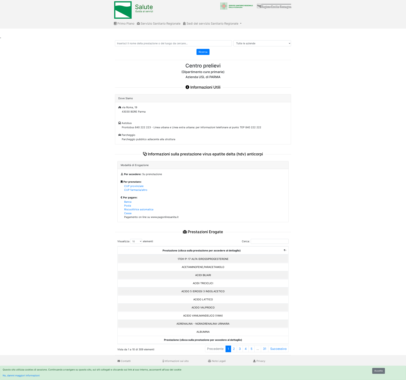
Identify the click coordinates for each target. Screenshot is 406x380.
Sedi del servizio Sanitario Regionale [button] (212, 23)
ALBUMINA (203, 331)
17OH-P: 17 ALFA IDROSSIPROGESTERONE (203, 258)
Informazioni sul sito (176, 361)
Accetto (378, 370)
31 (264, 349)
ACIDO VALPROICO (203, 307)
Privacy (260, 361)
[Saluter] (236, 5)
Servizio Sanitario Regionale (160, 23)
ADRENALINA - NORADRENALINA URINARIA (203, 323)
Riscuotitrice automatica (138, 209)
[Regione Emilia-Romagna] (274, 5)
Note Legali (218, 361)
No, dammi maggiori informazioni (21, 375)
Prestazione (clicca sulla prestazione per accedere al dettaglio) (202, 250)
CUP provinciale (134, 186)
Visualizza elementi (135, 241)
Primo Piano (125, 23)
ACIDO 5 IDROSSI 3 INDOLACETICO (203, 291)
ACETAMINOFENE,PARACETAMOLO (203, 267)
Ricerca (203, 51)
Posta (127, 205)
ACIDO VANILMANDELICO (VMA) (203, 315)
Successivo (278, 349)
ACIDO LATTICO (203, 299)
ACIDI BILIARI (203, 275)
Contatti (125, 361)
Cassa (127, 213)
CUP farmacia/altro (135, 189)
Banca (127, 201)
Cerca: (246, 241)
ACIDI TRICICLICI (203, 283)
